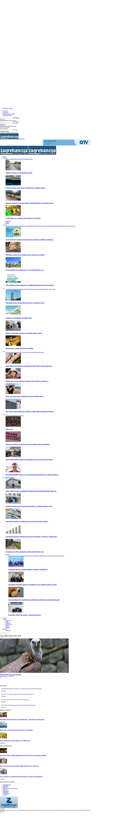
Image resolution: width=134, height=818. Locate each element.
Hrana (7, 621)
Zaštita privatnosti (7, 115)
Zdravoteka (8, 630)
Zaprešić (62, 555)
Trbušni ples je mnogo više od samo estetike (19, 348)
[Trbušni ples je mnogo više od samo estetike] (13, 345)
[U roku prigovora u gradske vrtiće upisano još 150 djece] (13, 215)
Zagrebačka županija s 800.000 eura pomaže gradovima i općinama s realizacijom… (32, 536)
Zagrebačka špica (38, 352)
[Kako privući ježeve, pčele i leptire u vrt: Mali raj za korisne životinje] (3, 737)
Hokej (8, 289)
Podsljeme (54, 226)
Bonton (7, 625)
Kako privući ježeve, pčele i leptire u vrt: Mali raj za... (15, 740)
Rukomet (44, 289)
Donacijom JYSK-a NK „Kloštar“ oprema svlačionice (24, 615)
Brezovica (9, 226)
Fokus (4, 414)
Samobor (35, 555)
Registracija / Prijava (8, 108)
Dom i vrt (8, 626)
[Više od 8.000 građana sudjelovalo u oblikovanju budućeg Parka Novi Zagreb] (13, 282)
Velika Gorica (54, 555)
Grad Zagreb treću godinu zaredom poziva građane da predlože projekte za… (30, 239)
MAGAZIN (4, 619)
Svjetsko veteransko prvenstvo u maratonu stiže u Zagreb (24, 333)
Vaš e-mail (15, 129)
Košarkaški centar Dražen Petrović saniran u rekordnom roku (25, 303)
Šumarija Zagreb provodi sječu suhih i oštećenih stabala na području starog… (30, 203)
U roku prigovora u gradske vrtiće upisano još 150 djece (23, 218)
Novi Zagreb (45, 226)
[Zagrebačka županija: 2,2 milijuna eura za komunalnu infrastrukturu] (13, 518)
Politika (30, 159)
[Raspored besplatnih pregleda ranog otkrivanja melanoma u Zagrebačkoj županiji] (16, 597)
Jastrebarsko (22, 555)
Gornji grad (27, 226)
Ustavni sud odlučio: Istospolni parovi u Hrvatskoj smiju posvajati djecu (28, 444)
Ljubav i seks (8, 620)
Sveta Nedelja (40, 555)
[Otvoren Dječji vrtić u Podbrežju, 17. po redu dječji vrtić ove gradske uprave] (13, 267)
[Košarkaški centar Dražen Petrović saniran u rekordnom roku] (13, 300)
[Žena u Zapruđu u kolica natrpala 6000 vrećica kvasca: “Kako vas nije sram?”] (3, 763)
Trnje (74, 226)
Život (43, 352)
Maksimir (32, 226)
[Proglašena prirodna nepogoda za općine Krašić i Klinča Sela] (13, 549)
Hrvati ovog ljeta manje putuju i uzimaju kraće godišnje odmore (25, 188)
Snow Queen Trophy (50, 289)
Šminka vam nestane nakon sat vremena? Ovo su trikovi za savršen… (27, 381)
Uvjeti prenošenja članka (9, 113)
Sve (6, 159)
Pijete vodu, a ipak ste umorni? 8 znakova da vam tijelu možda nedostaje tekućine (17, 694)
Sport (4, 288)
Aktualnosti (5, 157)
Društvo (15, 159)
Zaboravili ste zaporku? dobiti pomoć (8, 126)
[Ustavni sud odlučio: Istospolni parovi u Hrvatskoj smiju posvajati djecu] (13, 441)
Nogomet (34, 289)
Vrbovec (58, 555)
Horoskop (8, 622)
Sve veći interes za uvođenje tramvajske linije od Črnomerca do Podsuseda (21, 776)
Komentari (13, 415)
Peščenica (50, 226)
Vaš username (16, 121)
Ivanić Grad (17, 555)
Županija (7, 554)
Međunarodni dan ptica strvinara (10, 674)
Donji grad (19, 226)
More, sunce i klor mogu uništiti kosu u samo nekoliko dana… (25, 396)
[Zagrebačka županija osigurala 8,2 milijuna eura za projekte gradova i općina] (16, 581)
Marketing (5, 111)
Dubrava (23, 226)
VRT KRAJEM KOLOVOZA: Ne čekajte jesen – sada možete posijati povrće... (22, 719)
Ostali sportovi (39, 289)
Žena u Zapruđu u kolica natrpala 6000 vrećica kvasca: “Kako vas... (20, 766)
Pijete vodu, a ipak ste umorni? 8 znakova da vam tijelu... (16, 730)
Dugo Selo (12, 555)
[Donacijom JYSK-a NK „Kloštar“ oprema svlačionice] (16, 612)
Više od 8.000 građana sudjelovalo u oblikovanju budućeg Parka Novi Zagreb (30, 285)
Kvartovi (4, 224)
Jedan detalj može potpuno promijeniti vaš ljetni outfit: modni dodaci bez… (29, 366)
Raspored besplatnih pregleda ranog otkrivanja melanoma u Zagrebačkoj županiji (33, 600)
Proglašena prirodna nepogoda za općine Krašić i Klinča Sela (25, 552)
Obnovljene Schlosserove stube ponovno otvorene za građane (25, 255)
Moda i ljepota (15, 352)
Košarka (22, 289)
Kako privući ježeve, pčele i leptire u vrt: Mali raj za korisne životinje (15, 699)
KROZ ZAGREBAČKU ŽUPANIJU (9, 477)
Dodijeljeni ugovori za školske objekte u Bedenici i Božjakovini (27, 569)
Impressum (5, 112)
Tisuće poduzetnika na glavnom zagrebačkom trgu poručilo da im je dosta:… (30, 459)
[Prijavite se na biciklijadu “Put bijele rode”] (13, 315)
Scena (4, 351)
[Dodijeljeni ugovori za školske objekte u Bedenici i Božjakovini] (16, 566)
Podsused (58, 226)
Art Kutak (9, 352)
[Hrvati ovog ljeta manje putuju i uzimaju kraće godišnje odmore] (13, 185)
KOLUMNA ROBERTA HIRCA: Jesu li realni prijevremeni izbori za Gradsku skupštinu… (32, 475)
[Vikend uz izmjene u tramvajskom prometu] (13, 169)
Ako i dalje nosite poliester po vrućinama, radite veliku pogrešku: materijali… (30, 411)
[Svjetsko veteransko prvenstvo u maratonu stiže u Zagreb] (13, 330)
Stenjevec (66, 226)
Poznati (32, 352)
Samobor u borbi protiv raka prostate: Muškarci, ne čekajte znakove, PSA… (29, 506)
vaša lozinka (15, 123)
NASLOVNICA (20, 159)
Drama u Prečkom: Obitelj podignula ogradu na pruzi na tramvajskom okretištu (23, 755)
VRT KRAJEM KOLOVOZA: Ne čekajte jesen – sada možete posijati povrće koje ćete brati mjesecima (21, 688)
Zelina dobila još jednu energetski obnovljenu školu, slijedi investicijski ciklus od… (31, 491)
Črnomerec (14, 226)
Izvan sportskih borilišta (15, 289)
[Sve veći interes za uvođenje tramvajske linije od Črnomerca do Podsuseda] (3, 773)
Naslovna (4, 156)
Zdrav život (5, 629)
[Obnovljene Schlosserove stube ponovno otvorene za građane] (13, 252)
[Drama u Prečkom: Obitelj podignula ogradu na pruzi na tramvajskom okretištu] (3, 752)
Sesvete (62, 226)
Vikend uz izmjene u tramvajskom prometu (19, 173)
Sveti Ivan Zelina (47, 555)
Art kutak (4, 617)
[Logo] (14, 154)
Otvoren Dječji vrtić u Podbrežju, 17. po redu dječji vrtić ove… (25, 270)
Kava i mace (9, 429)
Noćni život (28, 352)
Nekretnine (26, 159)
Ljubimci (8, 627)
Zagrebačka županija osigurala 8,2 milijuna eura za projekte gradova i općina (32, 584)
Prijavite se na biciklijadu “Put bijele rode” (19, 318)
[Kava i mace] (13, 426)
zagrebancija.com (4, 676)
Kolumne (9, 415)
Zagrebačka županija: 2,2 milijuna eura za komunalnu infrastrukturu (27, 521)
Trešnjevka (70, 226)
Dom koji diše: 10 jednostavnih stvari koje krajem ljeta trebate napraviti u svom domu (18, 705)
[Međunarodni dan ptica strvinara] (34, 655)
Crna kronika (10, 159)
